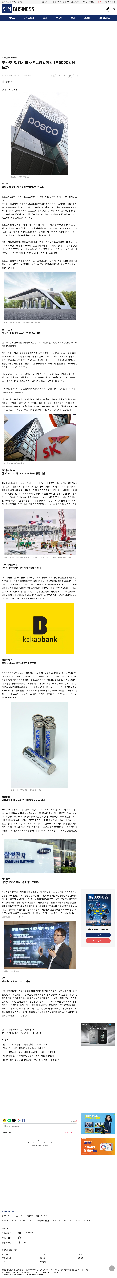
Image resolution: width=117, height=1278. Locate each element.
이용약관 (31, 1221)
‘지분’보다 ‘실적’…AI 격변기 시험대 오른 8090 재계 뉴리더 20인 (31, 1060)
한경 (46, 2)
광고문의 (22, 1221)
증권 (45, 18)
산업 (73, 18)
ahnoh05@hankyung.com (23, 1029)
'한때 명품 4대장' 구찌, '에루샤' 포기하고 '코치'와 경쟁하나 (29, 1052)
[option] (98, 1034)
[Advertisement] (58, 38)
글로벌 (87, 18)
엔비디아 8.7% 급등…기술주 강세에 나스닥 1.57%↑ (26, 1044)
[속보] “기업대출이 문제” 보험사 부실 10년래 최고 (25, 1048)
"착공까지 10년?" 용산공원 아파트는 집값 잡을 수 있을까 (28, 1056)
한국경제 (5, 1254)
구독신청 (106, 2)
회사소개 (5, 1221)
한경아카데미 (6, 1258)
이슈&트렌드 (104, 18)
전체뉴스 (11, 18)
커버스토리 (29, 18)
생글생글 (80, 1258)
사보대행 (84, 2)
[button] (107, 9)
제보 (99, 2)
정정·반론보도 (68, 1221)
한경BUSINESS (11, 57)
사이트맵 (87, 1221)
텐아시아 (42, 1258)
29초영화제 (43, 1262)
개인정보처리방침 (43, 1221)
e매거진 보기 (98, 940)
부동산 (59, 18)
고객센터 (78, 1221)
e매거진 (112, 2)
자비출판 (91, 2)
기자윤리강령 (56, 1221)
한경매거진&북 (6, 2)
